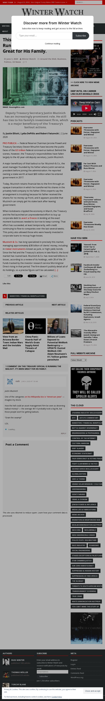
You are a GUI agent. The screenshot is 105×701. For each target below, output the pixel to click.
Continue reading (52, 43)
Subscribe (81, 35)
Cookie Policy (57, 697)
